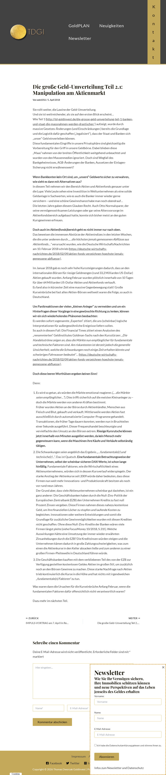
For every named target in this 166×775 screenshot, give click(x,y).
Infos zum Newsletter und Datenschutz (119, 768)
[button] (154, 32)
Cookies (16, 774)
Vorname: (99, 696)
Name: (97, 712)
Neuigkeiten (111, 25)
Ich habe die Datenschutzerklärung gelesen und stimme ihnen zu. (129, 745)
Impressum (78, 756)
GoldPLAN (79, 25)
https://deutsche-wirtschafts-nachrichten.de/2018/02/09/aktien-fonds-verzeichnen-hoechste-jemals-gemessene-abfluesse (78, 253)
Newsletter (80, 38)
